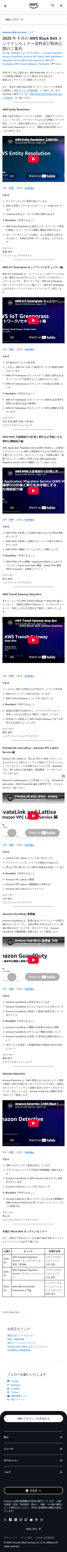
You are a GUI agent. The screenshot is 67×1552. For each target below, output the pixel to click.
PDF (11, 188)
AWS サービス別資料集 (25, 90)
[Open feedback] (63, 776)
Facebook (14, 1384)
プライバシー (11, 1537)
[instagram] (21, 1520)
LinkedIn (15, 1388)
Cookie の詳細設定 (44, 1537)
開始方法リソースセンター (21, 1335)
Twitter (14, 1381)
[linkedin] (15, 1520)
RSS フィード (17, 1399)
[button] (33, 19)
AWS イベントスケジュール (21, 1342)
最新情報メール (18, 1395)
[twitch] (26, 1520)
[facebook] (10, 1520)
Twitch (14, 1392)
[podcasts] (36, 1520)
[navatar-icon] (61, 6)
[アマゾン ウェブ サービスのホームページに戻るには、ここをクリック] (33, 5)
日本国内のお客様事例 (18, 1350)
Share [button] (57, 63)
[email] (41, 1520)
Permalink (44, 63)
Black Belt (14, 1312)
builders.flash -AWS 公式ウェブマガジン (27, 1346)
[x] (5, 1520)
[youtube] (31, 1520)
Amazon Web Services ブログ (18, 32)
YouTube (29, 188)
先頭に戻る (31, 1528)
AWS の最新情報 (15, 1339)
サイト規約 (26, 1537)
